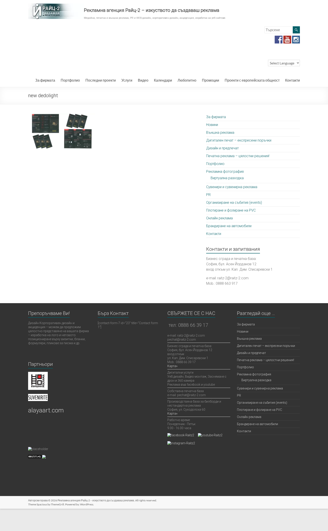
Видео (143, 80)
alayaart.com (46, 410)
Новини (212, 125)
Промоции (210, 80)
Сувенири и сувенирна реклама (231, 187)
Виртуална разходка (227, 178)
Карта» (172, 366)
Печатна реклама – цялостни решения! (237, 156)
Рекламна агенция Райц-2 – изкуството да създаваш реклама (151, 10)
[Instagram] (296, 38)
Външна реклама (220, 132)
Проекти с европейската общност (252, 80)
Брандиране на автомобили (228, 226)
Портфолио (70, 80)
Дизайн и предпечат (222, 148)
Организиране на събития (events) (234, 202)
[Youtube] (287, 38)
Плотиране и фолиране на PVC (231, 210)
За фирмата (45, 80)
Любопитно (187, 80)
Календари (163, 80)
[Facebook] (278, 38)
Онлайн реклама (219, 218)
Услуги (126, 80)
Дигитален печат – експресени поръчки (238, 140)
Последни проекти (100, 80)
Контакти (292, 80)
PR (208, 195)
